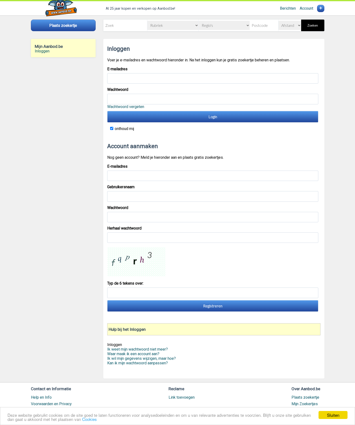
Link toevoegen (182, 397)
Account (306, 8)
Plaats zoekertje (305, 397)
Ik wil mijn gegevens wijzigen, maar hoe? (141, 358)
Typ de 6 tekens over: (125, 283)
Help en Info (41, 397)
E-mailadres (117, 69)
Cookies (89, 419)
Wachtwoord (117, 89)
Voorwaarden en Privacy (51, 404)
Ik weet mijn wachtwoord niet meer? (137, 349)
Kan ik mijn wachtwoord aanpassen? (137, 363)
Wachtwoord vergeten (125, 106)
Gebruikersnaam (121, 187)
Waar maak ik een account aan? (133, 354)
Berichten (288, 8)
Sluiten (333, 415)
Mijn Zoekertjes (304, 404)
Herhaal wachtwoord (124, 228)
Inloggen (42, 51)
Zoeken (312, 25)
